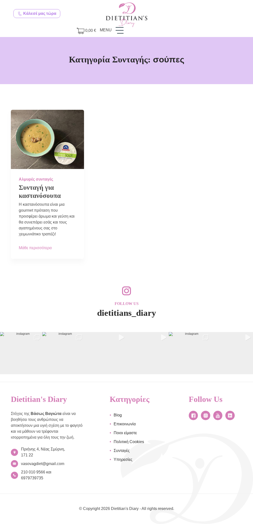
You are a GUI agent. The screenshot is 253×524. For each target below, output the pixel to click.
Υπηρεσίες (123, 459)
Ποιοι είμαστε (125, 433)
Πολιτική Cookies (129, 442)
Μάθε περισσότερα (35, 248)
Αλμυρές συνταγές (36, 179)
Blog (118, 415)
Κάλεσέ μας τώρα (39, 13)
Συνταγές (122, 451)
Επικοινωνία (125, 424)
